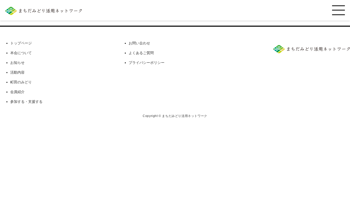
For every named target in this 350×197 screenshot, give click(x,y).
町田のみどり (21, 82)
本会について (21, 53)
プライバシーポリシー (146, 63)
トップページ (21, 43)
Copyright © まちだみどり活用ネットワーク (175, 116)
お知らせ (17, 63)
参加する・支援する (26, 102)
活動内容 (17, 72)
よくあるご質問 (141, 53)
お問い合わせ (139, 43)
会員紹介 (17, 92)
